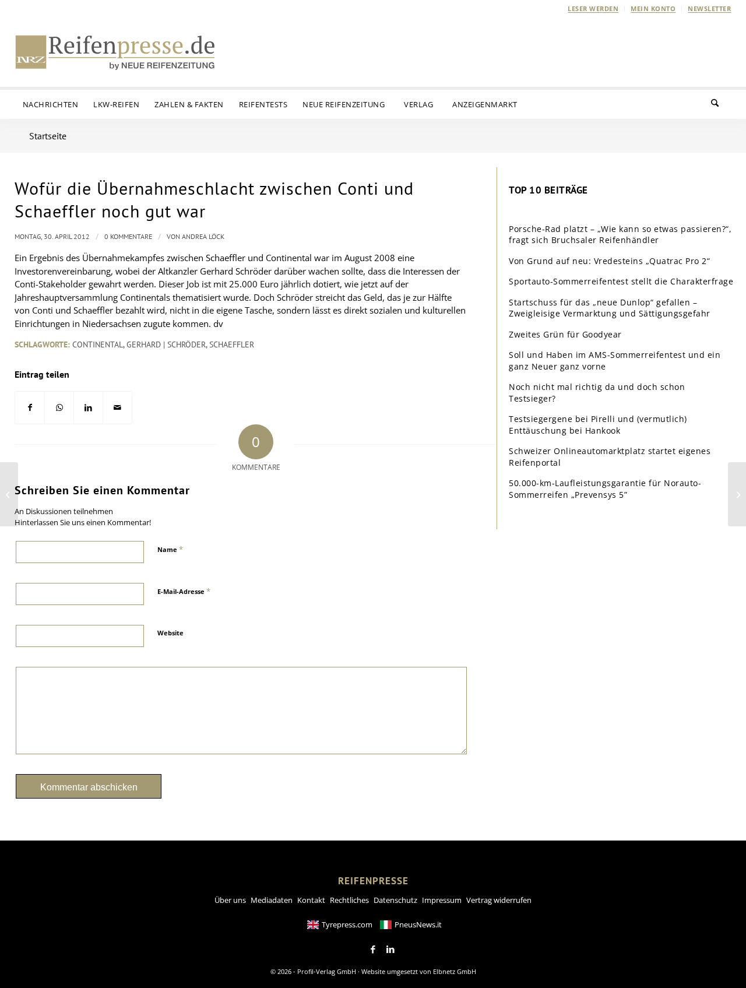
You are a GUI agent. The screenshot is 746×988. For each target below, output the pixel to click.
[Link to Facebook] (373, 949)
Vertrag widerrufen (499, 900)
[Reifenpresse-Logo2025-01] (115, 52)
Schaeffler (231, 344)
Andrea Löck (203, 236)
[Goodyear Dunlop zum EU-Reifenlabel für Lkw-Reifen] (9, 494)
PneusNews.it (418, 924)
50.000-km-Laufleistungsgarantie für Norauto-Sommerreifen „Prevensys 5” (605, 488)
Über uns (230, 900)
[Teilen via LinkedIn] (88, 408)
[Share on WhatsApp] (59, 408)
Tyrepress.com (347, 924)
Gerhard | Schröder (166, 344)
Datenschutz (395, 900)
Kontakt (311, 900)
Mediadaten (272, 900)
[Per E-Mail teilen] (117, 408)
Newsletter (709, 8)
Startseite (47, 136)
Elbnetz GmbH (454, 971)
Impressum (442, 900)
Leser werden (593, 8)
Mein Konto (653, 8)
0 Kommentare (128, 236)
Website (170, 632)
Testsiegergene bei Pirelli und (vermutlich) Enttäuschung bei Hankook (598, 424)
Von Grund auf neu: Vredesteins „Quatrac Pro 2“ (609, 260)
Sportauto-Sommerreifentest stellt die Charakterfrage (621, 281)
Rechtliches (349, 900)
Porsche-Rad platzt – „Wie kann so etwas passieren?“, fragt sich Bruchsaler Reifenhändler (620, 234)
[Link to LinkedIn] (390, 949)
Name (170, 549)
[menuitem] (593, 9)
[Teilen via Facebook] (29, 408)
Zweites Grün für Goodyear (565, 334)
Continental (97, 344)
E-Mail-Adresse (183, 591)
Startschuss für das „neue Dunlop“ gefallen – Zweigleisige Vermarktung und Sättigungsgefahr (609, 308)
